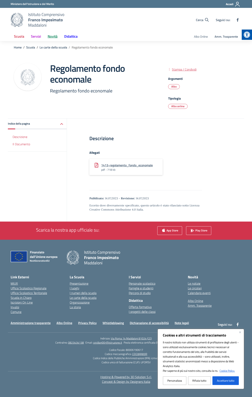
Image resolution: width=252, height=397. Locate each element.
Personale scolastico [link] (142, 283)
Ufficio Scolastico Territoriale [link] (29, 293)
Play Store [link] (201, 230)
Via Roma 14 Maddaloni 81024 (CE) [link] (131, 338)
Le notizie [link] (194, 283)
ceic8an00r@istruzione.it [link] (107, 342)
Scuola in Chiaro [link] (21, 297)
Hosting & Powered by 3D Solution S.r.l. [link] (126, 377)
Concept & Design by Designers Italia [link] (126, 381)
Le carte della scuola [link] (83, 297)
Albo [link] (174, 86)
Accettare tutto (225, 380)
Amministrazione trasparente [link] (31, 323)
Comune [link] (16, 311)
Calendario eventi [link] (199, 293)
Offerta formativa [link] (140, 307)
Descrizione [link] (20, 136)
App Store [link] (172, 230)
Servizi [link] (36, 36)
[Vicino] (240, 332)
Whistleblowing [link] (113, 323)
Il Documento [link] (21, 144)
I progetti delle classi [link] (142, 311)
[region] (201, 359)
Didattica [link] (71, 36)
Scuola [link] (19, 36)
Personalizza (174, 380)
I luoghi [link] (74, 288)
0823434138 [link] (76, 342)
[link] (247, 35)
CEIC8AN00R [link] (139, 354)
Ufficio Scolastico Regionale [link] (28, 288)
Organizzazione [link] (80, 302)
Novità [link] (52, 36)
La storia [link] (75, 307)
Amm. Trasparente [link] (226, 36)
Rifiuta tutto (199, 380)
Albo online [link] (177, 106)
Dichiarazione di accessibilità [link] (149, 323)
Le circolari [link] (195, 288)
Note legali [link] (182, 323)
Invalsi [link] (15, 307)
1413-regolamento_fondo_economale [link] (127, 165)
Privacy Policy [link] (87, 323)
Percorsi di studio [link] (140, 293)
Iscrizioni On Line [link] (22, 302)
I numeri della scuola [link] (83, 293)
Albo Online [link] (201, 36)
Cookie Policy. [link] (227, 371)
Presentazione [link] (79, 283)
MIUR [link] (14, 283)
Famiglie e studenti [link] (141, 288)
